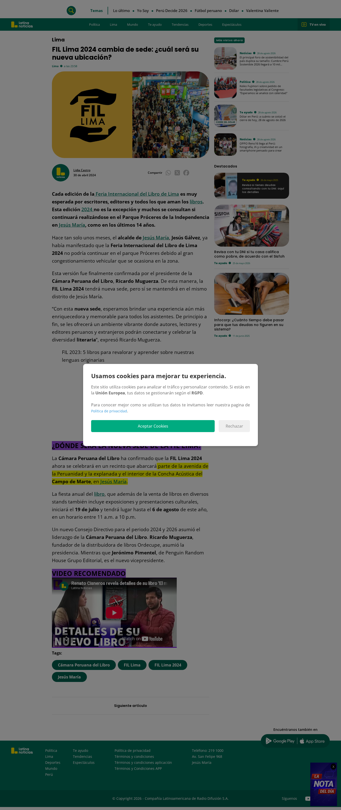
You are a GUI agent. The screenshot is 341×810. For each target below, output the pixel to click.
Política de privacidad (109, 411)
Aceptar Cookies (153, 426)
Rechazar (234, 426)
